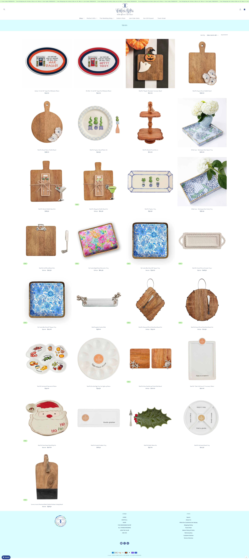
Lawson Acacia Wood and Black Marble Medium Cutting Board (47, 504)
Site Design (126, 555)
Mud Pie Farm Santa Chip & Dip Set (47, 445)
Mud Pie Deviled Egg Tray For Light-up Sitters (98, 386)
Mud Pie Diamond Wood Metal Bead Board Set (150, 327)
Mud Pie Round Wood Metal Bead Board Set (202, 327)
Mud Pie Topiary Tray (150, 209)
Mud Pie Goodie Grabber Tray (98, 445)
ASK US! (124, 532)
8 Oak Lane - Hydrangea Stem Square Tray (202, 150)
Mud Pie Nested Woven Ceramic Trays (202, 268)
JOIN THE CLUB (124, 530)
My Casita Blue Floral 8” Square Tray (47, 327)
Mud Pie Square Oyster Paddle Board (202, 91)
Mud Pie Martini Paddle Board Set (47, 209)
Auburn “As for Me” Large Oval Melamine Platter (46, 91)
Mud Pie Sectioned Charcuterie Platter (47, 386)
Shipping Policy (188, 525)
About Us (188, 520)
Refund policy (188, 532)
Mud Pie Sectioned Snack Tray (202, 445)
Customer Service (188, 535)
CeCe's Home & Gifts (117, 555)
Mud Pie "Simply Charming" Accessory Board (150, 91)
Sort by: (203, 35)
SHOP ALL (124, 520)
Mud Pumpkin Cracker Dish (99, 327)
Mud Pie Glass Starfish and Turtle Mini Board (150, 386)
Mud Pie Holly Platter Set (150, 445)
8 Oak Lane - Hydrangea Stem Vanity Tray (202, 209)
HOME (124, 517)
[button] (4, 9)
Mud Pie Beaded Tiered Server (150, 150)
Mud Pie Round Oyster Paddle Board (47, 150)
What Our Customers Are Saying (188, 522)
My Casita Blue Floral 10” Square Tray (150, 268)
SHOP (124, 522)
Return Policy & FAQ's (188, 530)
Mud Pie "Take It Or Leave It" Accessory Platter (202, 386)
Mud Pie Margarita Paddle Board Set (98, 209)
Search (188, 517)
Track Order (188, 527)
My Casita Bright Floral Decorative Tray (99, 268)
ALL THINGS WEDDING (124, 527)
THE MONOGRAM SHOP (124, 525)
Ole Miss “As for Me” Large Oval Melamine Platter (98, 91)
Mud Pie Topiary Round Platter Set (98, 150)
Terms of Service (188, 538)
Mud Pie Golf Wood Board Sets (47, 268)
